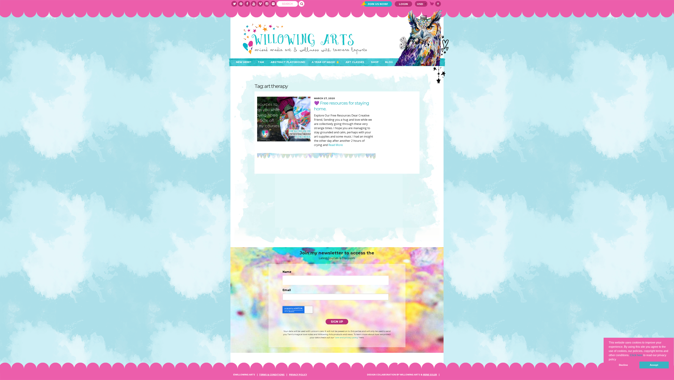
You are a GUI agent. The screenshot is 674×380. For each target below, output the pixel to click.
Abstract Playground (288, 62)
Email (287, 290)
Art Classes (355, 62)
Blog (389, 62)
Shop (375, 62)
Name (287, 272)
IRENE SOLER (430, 374)
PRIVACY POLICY (298, 374)
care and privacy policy (346, 337)
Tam (261, 62)
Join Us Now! (378, 4)
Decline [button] (623, 365)
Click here (636, 355)
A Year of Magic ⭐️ (325, 62)
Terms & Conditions (272, 374)
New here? (243, 62)
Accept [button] (654, 365)
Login (403, 4)
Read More (335, 145)
